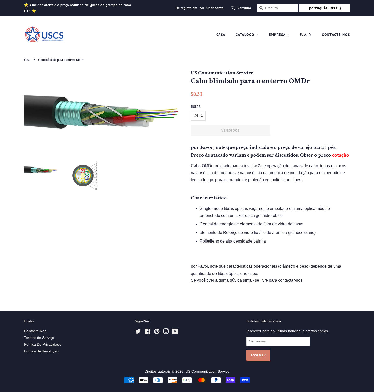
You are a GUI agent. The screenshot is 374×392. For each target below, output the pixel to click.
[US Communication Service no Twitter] (138, 332)
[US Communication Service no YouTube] (175, 332)
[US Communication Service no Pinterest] (157, 332)
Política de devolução (41, 351)
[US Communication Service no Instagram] (166, 332)
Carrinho (244, 8)
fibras (196, 106)
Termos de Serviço (39, 338)
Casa (220, 34)
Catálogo (246, 34)
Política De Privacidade (42, 344)
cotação (340, 155)
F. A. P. (306, 34)
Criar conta (214, 8)
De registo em (186, 8)
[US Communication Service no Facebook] (147, 332)
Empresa (278, 34)
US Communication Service (207, 371)
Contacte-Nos (336, 34)
